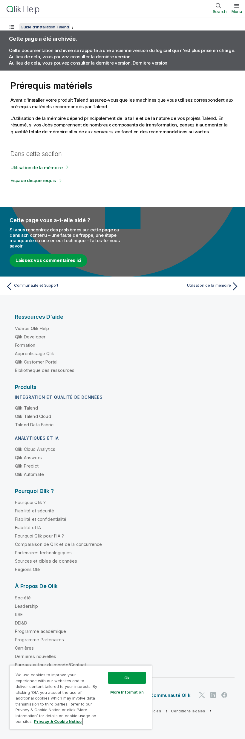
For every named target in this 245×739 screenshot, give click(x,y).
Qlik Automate (29, 474)
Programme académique (40, 631)
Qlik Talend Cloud (33, 416)
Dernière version (150, 63)
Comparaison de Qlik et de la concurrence (58, 544)
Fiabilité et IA (28, 527)
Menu (237, 11)
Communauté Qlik (170, 695)
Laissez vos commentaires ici (48, 260)
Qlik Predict (27, 465)
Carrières (24, 648)
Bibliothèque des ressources (44, 370)
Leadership (26, 606)
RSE (19, 614)
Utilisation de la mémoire (36, 167)
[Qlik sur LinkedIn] (213, 695)
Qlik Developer (30, 336)
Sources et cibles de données (46, 561)
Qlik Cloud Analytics (35, 449)
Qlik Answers (28, 457)
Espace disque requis (33, 180)
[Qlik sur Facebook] (224, 695)
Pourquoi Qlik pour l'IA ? (39, 535)
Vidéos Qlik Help (32, 328)
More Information (127, 692)
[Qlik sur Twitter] (201, 695)
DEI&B (21, 622)
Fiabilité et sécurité (34, 510)
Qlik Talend (26, 407)
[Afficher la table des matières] (11, 27)
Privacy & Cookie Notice (58, 721)
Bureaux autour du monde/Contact (50, 664)
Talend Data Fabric (34, 424)
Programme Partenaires (39, 639)
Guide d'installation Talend (45, 27)
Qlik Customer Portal (36, 361)
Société (23, 597)
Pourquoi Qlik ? (30, 502)
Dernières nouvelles (35, 656)
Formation (25, 345)
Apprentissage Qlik (34, 353)
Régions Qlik (28, 569)
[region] (81, 697)
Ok (127, 677)
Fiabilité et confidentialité (40, 519)
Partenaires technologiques (43, 552)
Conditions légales (188, 711)
